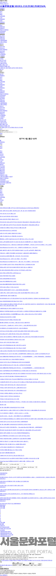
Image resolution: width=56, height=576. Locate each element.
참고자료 (2, 184)
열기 (6, 572)
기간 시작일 (6, 467)
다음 (1, 462)
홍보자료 (2, 170)
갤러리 (2, 164)
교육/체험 (2, 16)
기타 (1, 17)
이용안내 (2, 525)
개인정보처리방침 (4, 527)
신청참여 (2, 55)
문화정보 (2, 22)
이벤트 (2, 58)
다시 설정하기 (3, 575)
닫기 (1, 129)
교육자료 (2, 167)
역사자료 (2, 169)
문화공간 (2, 28)
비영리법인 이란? (4, 181)
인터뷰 (2, 159)
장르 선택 (2, 464)
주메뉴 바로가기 (4, 3)
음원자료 (2, 172)
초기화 (21, 468)
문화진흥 (2, 39)
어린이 (2, 155)
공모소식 (2, 48)
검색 (1, 133)
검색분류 (2, 130)
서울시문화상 (3, 42)
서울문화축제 (3, 40)
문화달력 (2, 19)
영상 (1, 25)
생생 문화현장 (3, 49)
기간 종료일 (24, 467)
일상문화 (2, 35)
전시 (1, 13)
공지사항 (2, 46)
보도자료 (2, 51)
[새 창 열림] (26, 560)
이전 (1, 203)
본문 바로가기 (3, 2)
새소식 (2, 43)
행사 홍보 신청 (4, 64)
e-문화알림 (3, 54)
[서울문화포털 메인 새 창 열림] (28, 553)
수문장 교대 (3, 61)
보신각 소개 (3, 60)
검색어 (2, 132)
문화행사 (2, 8)
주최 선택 (13, 464)
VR (1, 158)
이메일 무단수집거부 (5, 528)
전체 (1, 20)
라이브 (2, 154)
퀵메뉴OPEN (39, 564)
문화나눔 (2, 37)
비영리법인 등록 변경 (5, 182)
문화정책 (2, 32)
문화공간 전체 (3, 175)
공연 (1, 11)
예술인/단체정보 (4, 29)
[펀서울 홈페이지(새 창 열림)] (11, 127)
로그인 (2, 69)
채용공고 (2, 52)
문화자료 (2, 26)
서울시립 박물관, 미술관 (6, 176)
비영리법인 (3, 31)
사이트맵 (2, 530)
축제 (1, 14)
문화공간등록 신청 (5, 66)
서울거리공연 (3, 63)
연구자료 (2, 166)
